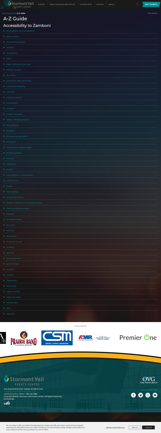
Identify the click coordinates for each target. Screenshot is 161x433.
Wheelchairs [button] (12, 303)
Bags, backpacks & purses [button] (18, 64)
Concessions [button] (12, 103)
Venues (100, 4)
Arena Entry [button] (11, 53)
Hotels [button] (9, 169)
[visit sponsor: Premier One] (114, 338)
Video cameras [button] (13, 291)
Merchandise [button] (12, 192)
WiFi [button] (8, 308)
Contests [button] (10, 108)
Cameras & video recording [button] (18, 81)
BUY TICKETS (151, 4)
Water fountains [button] (13, 297)
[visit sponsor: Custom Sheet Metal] (32, 337)
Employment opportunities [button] (18, 147)
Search (137, 4)
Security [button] (10, 253)
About (111, 4)
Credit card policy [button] (14, 114)
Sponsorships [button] (12, 264)
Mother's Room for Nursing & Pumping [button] (24, 203)
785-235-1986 (31, 394)
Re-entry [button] (10, 225)
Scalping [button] (10, 247)
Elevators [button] (10, 131)
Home (4, 13)
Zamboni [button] (10, 314)
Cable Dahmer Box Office (62, 4)
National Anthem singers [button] (17, 208)
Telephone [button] (11, 280)
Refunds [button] (10, 230)
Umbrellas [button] (11, 286)
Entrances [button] (11, 142)
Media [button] (9, 186)
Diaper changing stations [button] (17, 119)
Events (41, 4)
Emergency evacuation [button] (17, 136)
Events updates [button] (13, 153)
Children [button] (10, 92)
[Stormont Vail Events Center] (17, 4)
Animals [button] (10, 47)
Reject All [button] (135, 427)
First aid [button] (10, 158)
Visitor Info (86, 4)
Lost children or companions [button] (19, 175)
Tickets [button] (9, 275)
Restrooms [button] (11, 236)
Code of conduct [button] (14, 97)
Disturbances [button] (12, 125)
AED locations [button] (12, 36)
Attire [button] (9, 58)
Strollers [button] (10, 269)
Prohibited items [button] (14, 219)
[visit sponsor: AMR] (70, 338)
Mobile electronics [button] (15, 197)
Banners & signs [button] (13, 70)
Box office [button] (11, 75)
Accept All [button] (148, 427)
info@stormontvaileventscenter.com (19, 391)
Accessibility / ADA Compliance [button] (20, 31)
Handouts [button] (11, 164)
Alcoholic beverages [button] (15, 42)
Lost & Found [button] (12, 181)
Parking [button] (10, 214)
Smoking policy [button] (13, 258)
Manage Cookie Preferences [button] (115, 427)
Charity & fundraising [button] (15, 86)
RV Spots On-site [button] (14, 242)
